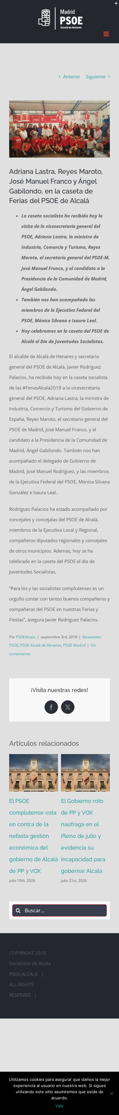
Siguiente (95, 75)
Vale (59, 1105)
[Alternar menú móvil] (106, 32)
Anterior (71, 75)
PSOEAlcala (25, 635)
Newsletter (91, 635)
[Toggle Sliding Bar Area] (113, 5)
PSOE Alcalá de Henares (40, 643)
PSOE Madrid (74, 643)
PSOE (13, 643)
